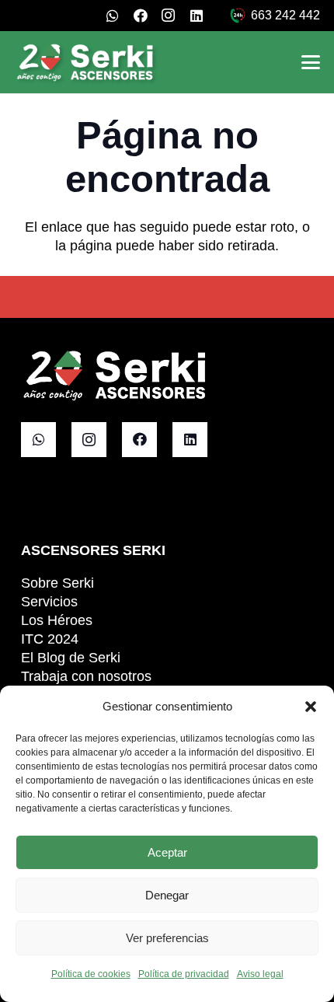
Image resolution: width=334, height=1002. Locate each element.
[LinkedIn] (196, 16)
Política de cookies (90, 974)
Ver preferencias (167, 937)
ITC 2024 (49, 639)
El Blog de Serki (70, 657)
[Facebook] (141, 16)
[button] (310, 706)
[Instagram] (169, 16)
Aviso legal (260, 974)
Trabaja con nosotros (86, 676)
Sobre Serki (57, 583)
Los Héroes (56, 620)
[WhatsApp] (113, 16)
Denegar (167, 895)
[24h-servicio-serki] (237, 15)
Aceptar (167, 852)
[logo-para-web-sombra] (86, 62)
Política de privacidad (183, 974)
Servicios (49, 601)
